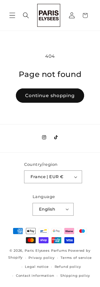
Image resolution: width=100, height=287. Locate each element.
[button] (12, 15)
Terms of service (76, 258)
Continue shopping (50, 95)
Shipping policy (75, 275)
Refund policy (68, 267)
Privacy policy (41, 258)
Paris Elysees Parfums (46, 250)
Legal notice (36, 267)
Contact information (35, 275)
